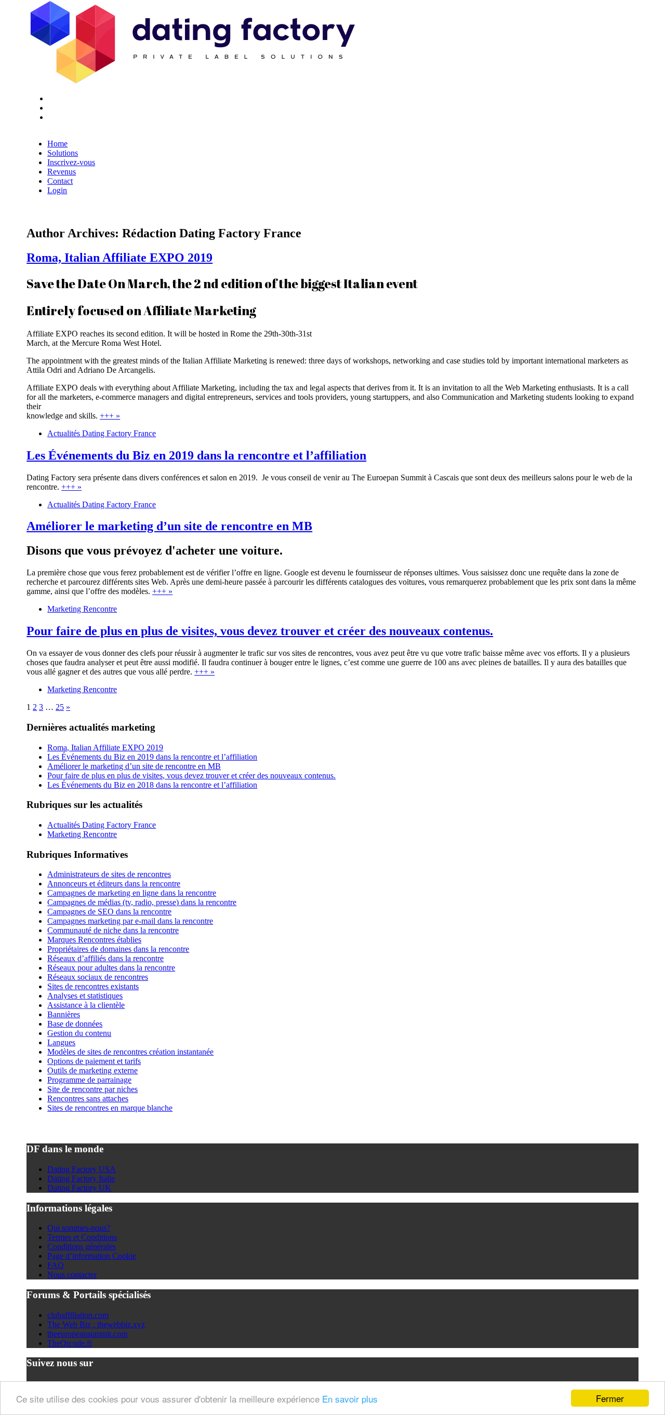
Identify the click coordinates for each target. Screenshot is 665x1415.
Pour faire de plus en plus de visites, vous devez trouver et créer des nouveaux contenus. (259, 631)
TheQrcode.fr (69, 1343)
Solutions (62, 153)
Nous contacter (72, 1274)
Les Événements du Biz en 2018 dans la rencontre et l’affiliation (152, 784)
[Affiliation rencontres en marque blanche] (191, 80)
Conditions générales (81, 1246)
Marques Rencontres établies (94, 939)
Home (57, 143)
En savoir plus (350, 1398)
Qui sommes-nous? (78, 1227)
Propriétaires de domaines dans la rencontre (118, 949)
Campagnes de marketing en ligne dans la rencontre (131, 892)
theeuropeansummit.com (87, 1333)
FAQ (55, 1265)
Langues (61, 1042)
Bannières (63, 1014)
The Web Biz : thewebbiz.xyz (96, 1324)
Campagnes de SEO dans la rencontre (109, 911)
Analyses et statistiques (85, 995)
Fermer (610, 1398)
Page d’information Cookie (91, 1255)
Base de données (74, 1023)
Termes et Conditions (82, 1237)
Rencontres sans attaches (87, 1098)
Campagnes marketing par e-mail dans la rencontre (130, 921)
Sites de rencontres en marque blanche (109, 1107)
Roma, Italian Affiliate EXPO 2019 (119, 257)
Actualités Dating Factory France (101, 433)
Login (57, 190)
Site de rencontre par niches (92, 1089)
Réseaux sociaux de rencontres (97, 977)
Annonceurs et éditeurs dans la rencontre (113, 883)
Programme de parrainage (89, 1079)
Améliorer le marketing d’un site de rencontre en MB (169, 526)
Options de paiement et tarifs (94, 1061)
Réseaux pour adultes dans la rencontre (111, 967)
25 (60, 707)
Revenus (61, 171)
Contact (60, 181)
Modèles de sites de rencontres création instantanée (130, 1051)
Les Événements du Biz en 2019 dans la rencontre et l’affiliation (196, 455)
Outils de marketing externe (92, 1070)
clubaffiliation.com (78, 1315)
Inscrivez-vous (71, 162)
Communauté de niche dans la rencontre (113, 930)
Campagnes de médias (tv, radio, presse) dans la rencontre (141, 902)
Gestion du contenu (79, 1033)
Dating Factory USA (81, 1169)
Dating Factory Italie (81, 1178)
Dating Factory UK (79, 1187)
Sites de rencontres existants (93, 986)
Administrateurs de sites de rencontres (109, 874)
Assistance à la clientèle (86, 1005)
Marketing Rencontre (82, 608)
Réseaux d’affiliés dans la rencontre (105, 958)
